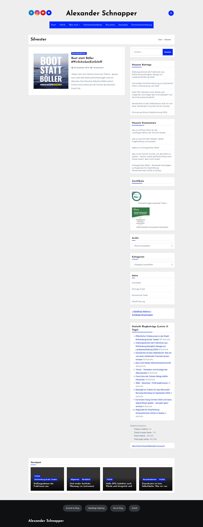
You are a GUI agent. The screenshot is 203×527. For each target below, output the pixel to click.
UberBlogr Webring (141, 311)
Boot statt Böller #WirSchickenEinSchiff (153, 363)
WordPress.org (138, 301)
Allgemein (75, 479)
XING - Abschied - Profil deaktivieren (152, 383)
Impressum (123, 25)
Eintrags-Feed (138, 289)
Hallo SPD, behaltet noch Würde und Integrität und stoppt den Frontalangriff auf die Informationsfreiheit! (152, 94)
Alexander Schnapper (101, 13)
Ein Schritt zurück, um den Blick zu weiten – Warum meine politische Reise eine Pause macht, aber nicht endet (151, 156)
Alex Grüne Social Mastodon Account (148, 446)
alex (134, 130)
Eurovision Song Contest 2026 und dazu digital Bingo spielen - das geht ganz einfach (154, 403)
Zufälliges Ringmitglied (142, 315)
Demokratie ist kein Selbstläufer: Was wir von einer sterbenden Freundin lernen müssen (154, 356)
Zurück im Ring (72, 508)
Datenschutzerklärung (141, 25)
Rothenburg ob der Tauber (46, 479)
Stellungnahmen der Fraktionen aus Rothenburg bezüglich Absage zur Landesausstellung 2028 (148, 74)
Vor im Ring (118, 508)
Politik (62, 25)
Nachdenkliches (79, 53)
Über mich (74, 25)
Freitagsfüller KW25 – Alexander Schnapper (151, 165)
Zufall (134, 508)
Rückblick (86, 479)
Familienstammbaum (92, 25)
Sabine (135, 148)
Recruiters (110, 25)
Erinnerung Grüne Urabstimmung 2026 (149, 112)
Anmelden (136, 283)
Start (53, 25)
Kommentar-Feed (140, 295)
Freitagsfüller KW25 (150, 148)
